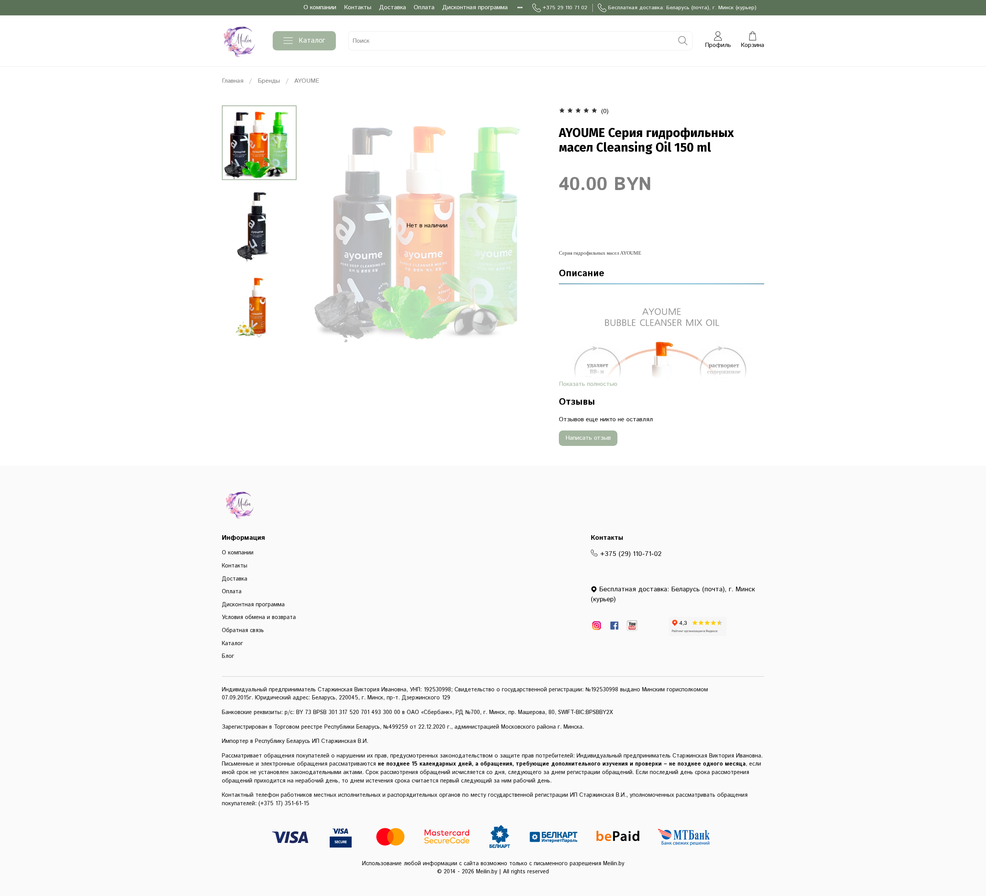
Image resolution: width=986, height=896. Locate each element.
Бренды (269, 81)
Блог (228, 656)
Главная (232, 81)
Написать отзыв (588, 438)
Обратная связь (243, 630)
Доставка (392, 7)
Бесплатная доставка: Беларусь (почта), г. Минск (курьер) (682, 8)
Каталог (312, 41)
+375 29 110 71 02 (565, 8)
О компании (320, 7)
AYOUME (306, 81)
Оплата (424, 7)
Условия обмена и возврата (259, 617)
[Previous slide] (321, 226)
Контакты (357, 7)
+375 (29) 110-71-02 (630, 554)
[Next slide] (259, 336)
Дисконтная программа (475, 7)
